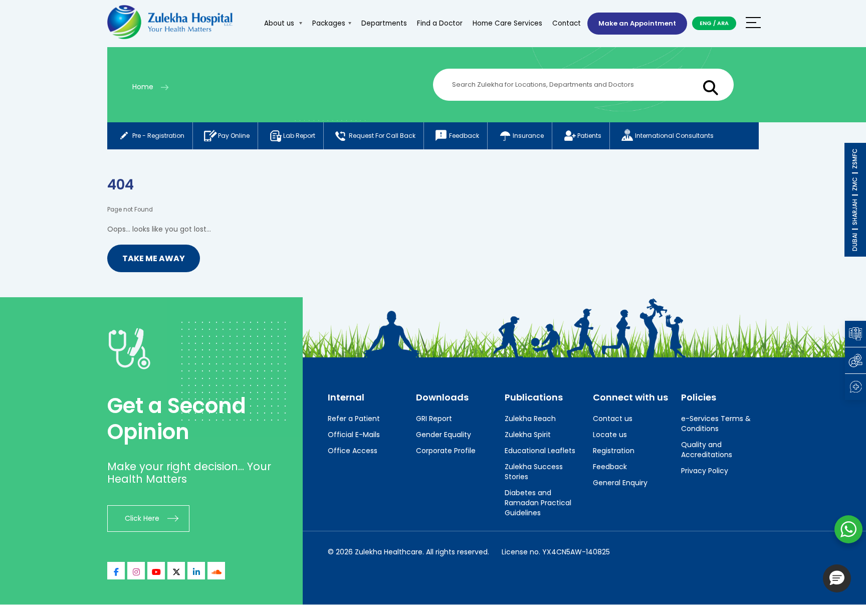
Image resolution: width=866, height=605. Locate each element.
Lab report (299, 135)
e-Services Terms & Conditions (716, 424)
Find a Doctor (440, 23)
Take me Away (153, 258)
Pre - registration (158, 135)
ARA (723, 23)
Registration (613, 451)
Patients (589, 135)
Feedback (464, 135)
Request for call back (382, 135)
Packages (328, 23)
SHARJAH (854, 212)
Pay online (234, 135)
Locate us (610, 435)
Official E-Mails (354, 435)
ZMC (854, 184)
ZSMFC (854, 158)
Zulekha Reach (530, 419)
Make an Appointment (637, 23)
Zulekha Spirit (528, 435)
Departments (384, 23)
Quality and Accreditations (706, 450)
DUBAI (854, 242)
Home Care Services (507, 23)
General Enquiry (620, 483)
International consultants (674, 135)
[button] (837, 578)
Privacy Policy (704, 471)
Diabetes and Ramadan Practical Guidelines (538, 503)
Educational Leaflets (540, 451)
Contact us (612, 419)
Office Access (352, 451)
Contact (566, 23)
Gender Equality (443, 435)
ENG (706, 23)
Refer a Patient (354, 419)
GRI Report (434, 419)
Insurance (528, 135)
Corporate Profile (446, 451)
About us (280, 23)
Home (142, 87)
